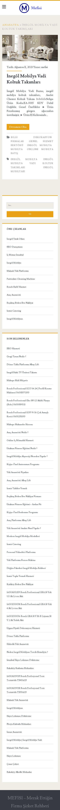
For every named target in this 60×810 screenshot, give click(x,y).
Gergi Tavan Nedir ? (16, 356)
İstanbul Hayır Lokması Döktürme (23, 660)
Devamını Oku (19, 127)
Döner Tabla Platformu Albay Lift (23, 364)
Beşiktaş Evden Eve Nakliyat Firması (24, 496)
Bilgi (14, 137)
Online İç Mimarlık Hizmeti (20, 440)
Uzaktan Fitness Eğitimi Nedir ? (22, 448)
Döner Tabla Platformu (18, 636)
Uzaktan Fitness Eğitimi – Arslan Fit (24, 504)
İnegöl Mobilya (39, 145)
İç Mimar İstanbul (15, 255)
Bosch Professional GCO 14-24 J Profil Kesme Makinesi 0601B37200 (29, 390)
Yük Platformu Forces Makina (21, 560)
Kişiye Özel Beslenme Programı (22, 512)
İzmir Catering (14, 311)
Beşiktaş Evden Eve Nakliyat (20, 303)
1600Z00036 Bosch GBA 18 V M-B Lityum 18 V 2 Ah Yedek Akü (29, 618)
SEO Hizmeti (13, 348)
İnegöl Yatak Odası (15, 239)
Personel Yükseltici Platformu (21, 552)
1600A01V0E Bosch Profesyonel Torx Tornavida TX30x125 (25, 690)
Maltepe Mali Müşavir (17, 380)
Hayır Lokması (14, 756)
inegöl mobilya (24, 159)
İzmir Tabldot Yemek (17, 488)
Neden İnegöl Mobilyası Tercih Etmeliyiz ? (27, 652)
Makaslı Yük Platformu (17, 271)
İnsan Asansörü (14, 732)
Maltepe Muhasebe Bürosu (20, 424)
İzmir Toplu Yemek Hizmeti (20, 576)
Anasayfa (10, 25)
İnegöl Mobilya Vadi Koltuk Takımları (30, 48)
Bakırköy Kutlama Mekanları (20, 668)
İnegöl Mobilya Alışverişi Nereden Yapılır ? (27, 456)
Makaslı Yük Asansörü (17, 700)
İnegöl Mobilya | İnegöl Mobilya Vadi (24, 740)
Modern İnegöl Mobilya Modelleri (23, 536)
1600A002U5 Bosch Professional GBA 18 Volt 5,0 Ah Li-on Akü (29, 594)
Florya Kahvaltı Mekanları (19, 724)
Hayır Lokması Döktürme (19, 716)
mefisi (44, 67)
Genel (33, 141)
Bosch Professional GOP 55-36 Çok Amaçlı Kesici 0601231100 (27, 414)
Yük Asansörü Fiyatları (17, 472)
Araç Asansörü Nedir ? (17, 432)
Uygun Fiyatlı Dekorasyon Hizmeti (23, 628)
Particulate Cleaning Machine (21, 279)
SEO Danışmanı (14, 247)
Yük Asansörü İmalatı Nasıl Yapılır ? (24, 528)
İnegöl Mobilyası (15, 319)
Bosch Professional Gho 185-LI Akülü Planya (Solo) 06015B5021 (28, 402)
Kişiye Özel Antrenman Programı (23, 464)
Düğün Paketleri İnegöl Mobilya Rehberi (26, 568)
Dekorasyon (42, 137)
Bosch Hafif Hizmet (16, 287)
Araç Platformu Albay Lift (19, 520)
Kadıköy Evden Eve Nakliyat (20, 584)
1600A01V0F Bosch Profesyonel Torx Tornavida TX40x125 (25, 678)
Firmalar (17, 141)
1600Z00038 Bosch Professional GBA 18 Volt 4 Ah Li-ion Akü (29, 606)
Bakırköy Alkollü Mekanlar (19, 772)
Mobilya (17, 149)
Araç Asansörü (14, 295)
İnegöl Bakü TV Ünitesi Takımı (22, 372)
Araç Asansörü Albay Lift (19, 480)
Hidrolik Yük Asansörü (18, 644)
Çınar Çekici (13, 764)
